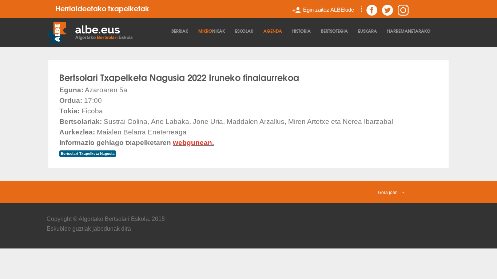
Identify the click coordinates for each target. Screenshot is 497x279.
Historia (301, 30)
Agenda (272, 30)
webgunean (192, 142)
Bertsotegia (334, 30)
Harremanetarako (408, 30)
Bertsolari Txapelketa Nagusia (88, 153)
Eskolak (244, 30)
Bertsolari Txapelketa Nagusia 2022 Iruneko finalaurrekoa (179, 77)
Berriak (179, 30)
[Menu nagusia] (108, 32)
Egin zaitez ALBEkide (328, 10)
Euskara (367, 30)
